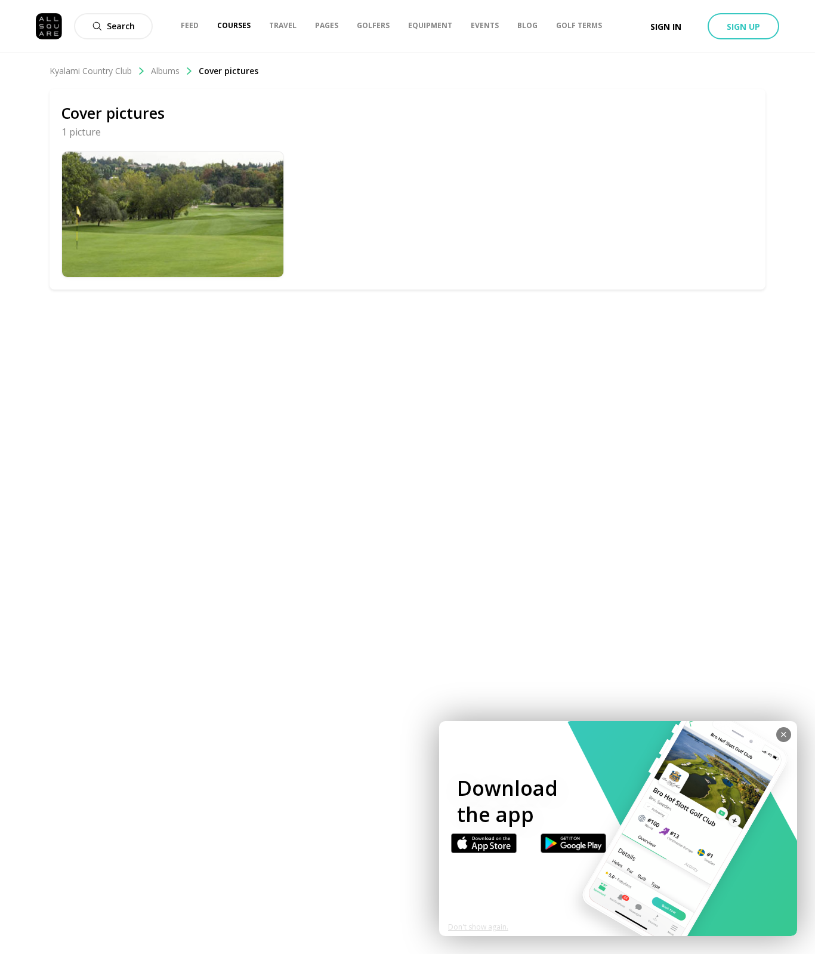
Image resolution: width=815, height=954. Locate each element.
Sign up (743, 26)
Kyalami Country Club (91, 70)
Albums (165, 70)
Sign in (665, 26)
